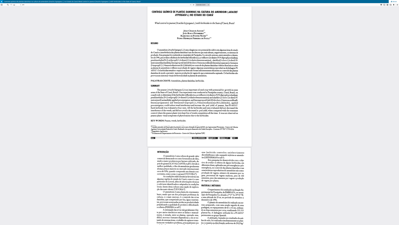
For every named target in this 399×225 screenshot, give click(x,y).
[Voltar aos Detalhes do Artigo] (1, 1)
